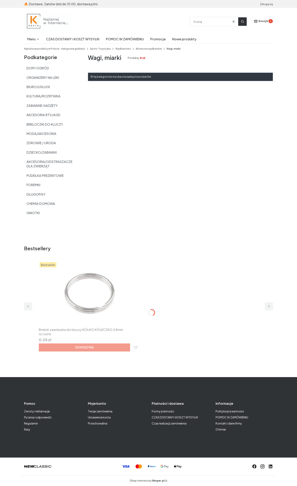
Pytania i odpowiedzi (38, 417)
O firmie (221, 429)
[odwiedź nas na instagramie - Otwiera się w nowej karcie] (262, 466)
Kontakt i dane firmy (229, 423)
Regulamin (31, 423)
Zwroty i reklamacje (37, 411)
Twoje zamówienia (100, 411)
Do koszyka (84, 347)
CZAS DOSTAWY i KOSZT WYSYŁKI (175, 417)
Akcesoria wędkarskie (149, 48)
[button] (242, 21)
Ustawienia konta (99, 417)
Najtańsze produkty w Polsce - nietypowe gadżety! (54, 48)
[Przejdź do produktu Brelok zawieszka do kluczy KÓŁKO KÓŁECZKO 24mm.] (89, 293)
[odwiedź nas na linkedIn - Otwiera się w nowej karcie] (270, 466)
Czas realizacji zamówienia (169, 423)
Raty (27, 429)
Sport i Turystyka (100, 48)
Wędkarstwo (123, 48)
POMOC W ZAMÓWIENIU (232, 417)
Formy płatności (163, 411)
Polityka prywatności (230, 411)
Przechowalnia (97, 423)
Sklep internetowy (147, 480)
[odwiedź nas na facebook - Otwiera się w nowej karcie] (254, 466)
